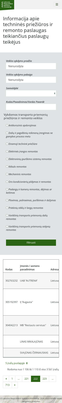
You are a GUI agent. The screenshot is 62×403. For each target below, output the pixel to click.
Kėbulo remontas (17, 166)
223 (45, 378)
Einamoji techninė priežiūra (22, 144)
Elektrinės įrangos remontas (23, 151)
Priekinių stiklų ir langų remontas (25, 208)
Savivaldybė (12, 88)
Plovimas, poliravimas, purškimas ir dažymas (32, 200)
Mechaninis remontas (19, 174)
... (19, 378)
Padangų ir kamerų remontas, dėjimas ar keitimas (29, 191)
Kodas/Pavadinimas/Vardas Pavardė (25, 102)
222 (36, 378)
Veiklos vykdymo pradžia (19, 61)
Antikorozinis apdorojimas (22, 125)
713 (7, 385)
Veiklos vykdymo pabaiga (19, 74)
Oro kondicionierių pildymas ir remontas (29, 181)
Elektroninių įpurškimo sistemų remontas (30, 159)
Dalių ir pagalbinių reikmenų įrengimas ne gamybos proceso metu (29, 134)
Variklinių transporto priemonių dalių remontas (27, 217)
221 (27, 378)
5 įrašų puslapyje (15, 363)
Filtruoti (31, 242)
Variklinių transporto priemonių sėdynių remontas (28, 228)
